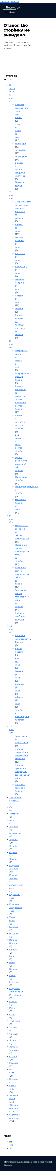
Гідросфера (21, 156)
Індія (11, 956)
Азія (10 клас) (17, 661)
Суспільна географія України (20, 787)
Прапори (13, 1062)
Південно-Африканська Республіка (16, 991)
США (12, 1014)
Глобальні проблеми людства (20, 616)
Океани (19, 308)
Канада (13, 969)
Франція (13, 1033)
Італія (12, 962)
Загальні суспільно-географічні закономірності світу (22, 771)
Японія (12, 1040)
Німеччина (14, 982)
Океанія (13, 859)
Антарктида (15, 833)
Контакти (8, 1165)
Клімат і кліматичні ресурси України (20, 422)
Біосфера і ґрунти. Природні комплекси (20, 169)
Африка (13, 839)
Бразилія (14, 933)
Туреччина (14, 1020)
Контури (13, 1079)
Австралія (14, 813)
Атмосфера (21, 149)
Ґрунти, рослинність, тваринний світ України (21, 464)
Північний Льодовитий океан (15, 907)
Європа (13, 852)
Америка (13, 826)
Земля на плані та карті (18, 130)
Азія (11, 820)
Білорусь (13, 927)
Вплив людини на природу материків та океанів (20, 325)
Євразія (13, 846)
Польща (13, 1001)
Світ (11, 807)
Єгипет (13, 949)
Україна (13, 1027)
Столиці (13, 1056)
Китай (12, 975)
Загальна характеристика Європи (23, 638)
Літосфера (20, 143)
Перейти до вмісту (9, 1)
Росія (12, 1008)
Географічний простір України (22, 376)
